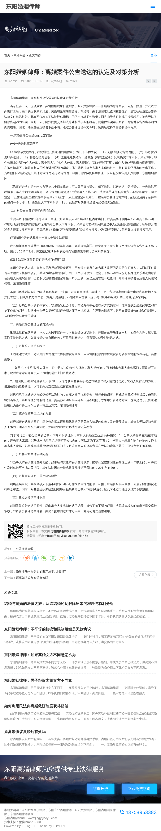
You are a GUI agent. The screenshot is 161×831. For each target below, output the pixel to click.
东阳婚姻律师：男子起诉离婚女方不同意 (38, 680)
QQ (35, 558)
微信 (44, 558)
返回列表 (144, 574)
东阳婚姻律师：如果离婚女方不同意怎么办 (40, 654)
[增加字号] (148, 81)
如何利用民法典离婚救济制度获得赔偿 (36, 706)
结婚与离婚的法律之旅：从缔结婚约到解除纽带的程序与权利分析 (59, 603)
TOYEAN (59, 826)
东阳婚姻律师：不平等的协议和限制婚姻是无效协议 (47, 629)
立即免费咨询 (139, 788)
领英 (71, 558)
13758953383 (141, 812)
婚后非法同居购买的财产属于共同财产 (41, 571)
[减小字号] (154, 81)
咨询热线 (100, 788)
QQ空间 (62, 558)
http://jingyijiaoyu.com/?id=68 (67, 535)
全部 (154, 55)
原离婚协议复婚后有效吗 (32, 577)
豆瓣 (53, 558)
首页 (7, 55)
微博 (26, 558)
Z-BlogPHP (29, 826)
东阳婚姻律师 (24, 548)
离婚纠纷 (19, 55)
